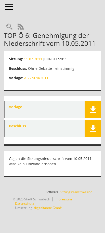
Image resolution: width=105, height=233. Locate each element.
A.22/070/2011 (36, 77)
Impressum (63, 199)
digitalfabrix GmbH (48, 207)
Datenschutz (24, 203)
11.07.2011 (33, 59)
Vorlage (15, 107)
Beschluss (17, 126)
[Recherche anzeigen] (9, 27)
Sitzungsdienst (76, 192)
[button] (93, 109)
